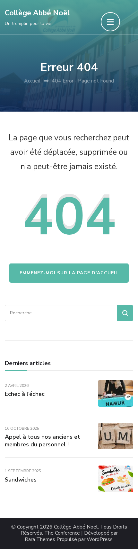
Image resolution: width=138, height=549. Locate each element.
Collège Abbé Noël (37, 13)
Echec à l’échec (25, 394)
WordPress (100, 540)
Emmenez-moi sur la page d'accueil (69, 273)
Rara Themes (40, 540)
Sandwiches (21, 479)
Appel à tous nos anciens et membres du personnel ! (42, 440)
